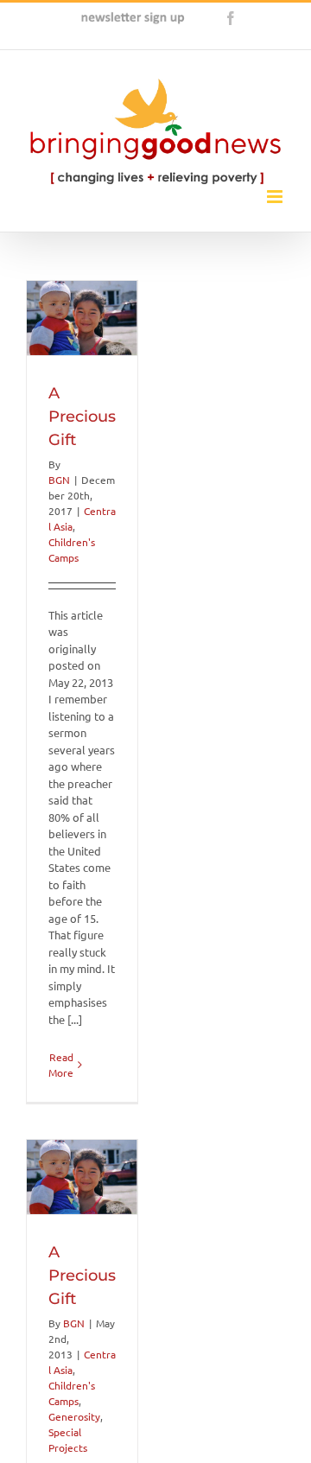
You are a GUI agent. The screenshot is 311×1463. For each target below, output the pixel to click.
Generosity (74, 1416)
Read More (60, 1064)
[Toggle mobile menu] (276, 197)
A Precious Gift (82, 416)
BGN (59, 480)
